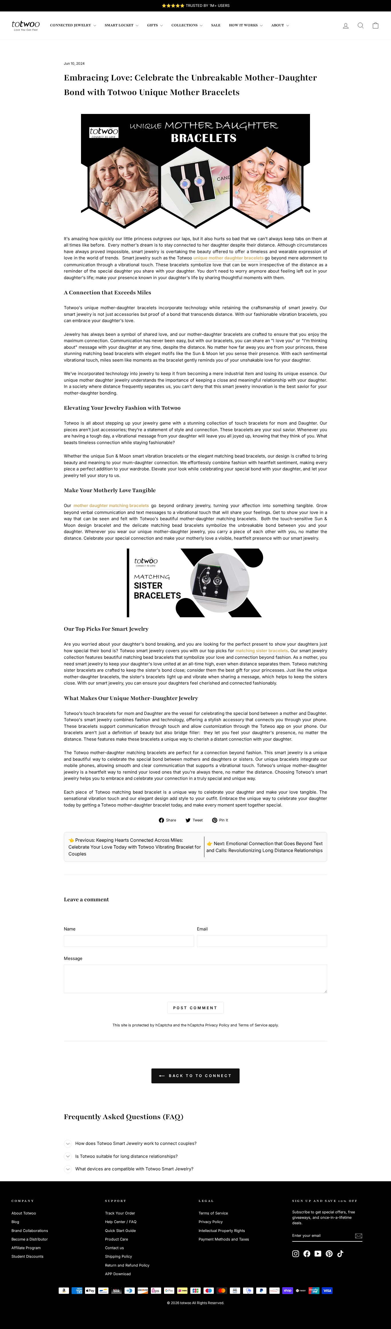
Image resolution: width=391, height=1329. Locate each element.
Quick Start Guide (120, 1231)
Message (73, 958)
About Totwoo (23, 1213)
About (278, 25)
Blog (15, 1222)
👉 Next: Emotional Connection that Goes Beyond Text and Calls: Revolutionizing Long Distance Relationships (264, 847)
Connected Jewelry (71, 25)
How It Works (243, 25)
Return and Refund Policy (127, 1265)
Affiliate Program (26, 1248)
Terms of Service (252, 1025)
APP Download (118, 1274)
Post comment (195, 1007)
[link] (25, 25)
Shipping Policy (118, 1256)
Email (202, 929)
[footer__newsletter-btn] (358, 1236)
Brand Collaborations (29, 1231)
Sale (215, 25)
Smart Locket (119, 25)
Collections (184, 25)
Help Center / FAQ (121, 1222)
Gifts (153, 25)
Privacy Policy (217, 1025)
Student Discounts (27, 1256)
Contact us (114, 1248)
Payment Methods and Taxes (224, 1239)
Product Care (116, 1239)
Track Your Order (120, 1213)
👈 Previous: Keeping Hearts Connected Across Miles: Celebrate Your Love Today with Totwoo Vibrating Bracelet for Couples (134, 847)
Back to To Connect (199, 1075)
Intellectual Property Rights (222, 1231)
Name (70, 929)
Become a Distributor (29, 1239)
